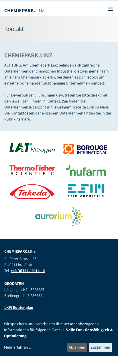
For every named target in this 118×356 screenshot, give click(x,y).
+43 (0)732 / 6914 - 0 (28, 270)
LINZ (24, 10)
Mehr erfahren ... (18, 347)
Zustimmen (100, 347)
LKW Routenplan (18, 307)
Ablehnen (77, 347)
